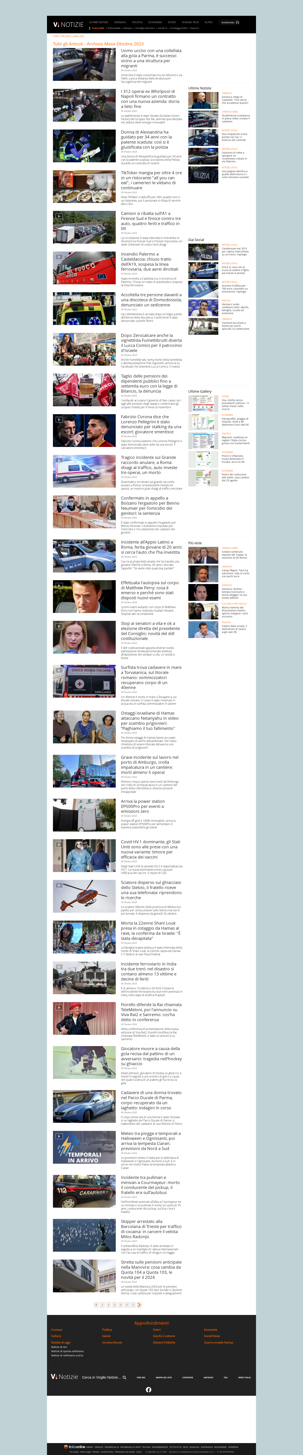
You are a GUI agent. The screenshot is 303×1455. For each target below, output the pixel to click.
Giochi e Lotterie (164, 1336)
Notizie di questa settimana (67, 1351)
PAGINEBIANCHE (160, 1447)
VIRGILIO (99, 1447)
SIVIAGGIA (194, 1447)
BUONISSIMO (220, 1447)
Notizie (68, 1376)
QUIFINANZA (207, 1447)
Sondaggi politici (179, 28)
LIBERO (89, 1447)
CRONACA (120, 22)
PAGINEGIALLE (112, 1447)
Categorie (187, 1377)
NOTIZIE (72, 24)
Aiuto (139, 1452)
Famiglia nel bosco (145, 28)
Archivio (208, 1377)
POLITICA (137, 22)
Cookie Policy (107, 1452)
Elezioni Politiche (164, 1342)
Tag (226, 1377)
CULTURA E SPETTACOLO (234, 604)
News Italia (244, 1377)
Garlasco (128, 28)
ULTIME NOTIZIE (98, 22)
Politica (107, 1329)
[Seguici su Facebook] (149, 1391)
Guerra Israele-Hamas (218, 1342)
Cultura (56, 1336)
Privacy (96, 1452)
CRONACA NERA (230, 112)
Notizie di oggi (60, 1342)
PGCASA (146, 1447)
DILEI (185, 1447)
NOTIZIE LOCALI (229, 130)
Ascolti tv (162, 28)
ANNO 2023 (78, 36)
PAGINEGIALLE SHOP (130, 1447)
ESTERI (172, 22)
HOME (56, 36)
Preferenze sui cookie (125, 1452)
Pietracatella (114, 28)
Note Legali (85, 1452)
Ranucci (195, 28)
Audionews (227, 22)
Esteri (157, 1329)
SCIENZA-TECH (190, 22)
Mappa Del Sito (164, 1377)
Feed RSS (141, 1377)
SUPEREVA (233, 1447)
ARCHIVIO (66, 36)
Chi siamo (74, 1452)
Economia (210, 1329)
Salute (106, 1336)
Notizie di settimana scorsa (67, 1355)
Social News (212, 1336)
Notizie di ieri (59, 1347)
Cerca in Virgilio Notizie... (101, 1377)
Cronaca (56, 1329)
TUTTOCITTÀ (175, 1447)
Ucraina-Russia (112, 1342)
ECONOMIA (155, 22)
